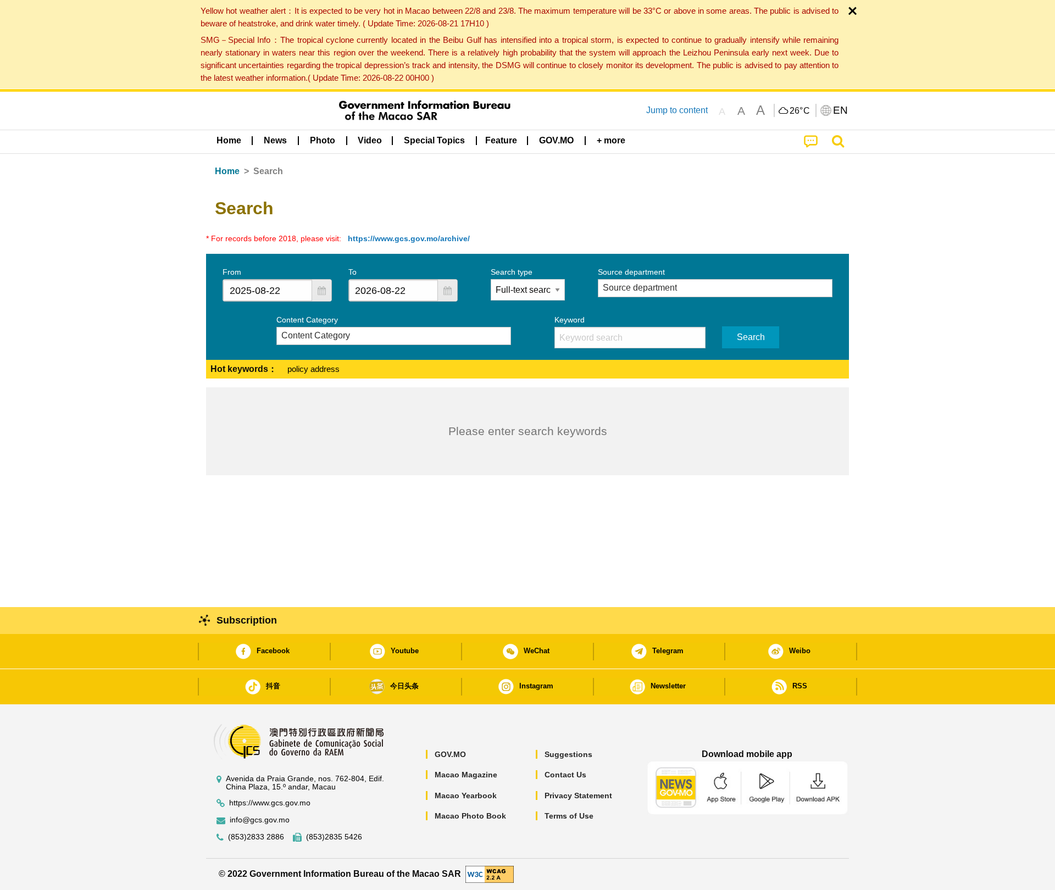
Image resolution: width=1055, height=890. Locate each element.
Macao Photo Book (470, 815)
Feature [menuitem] (501, 140)
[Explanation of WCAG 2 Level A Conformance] (489, 873)
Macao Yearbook (466, 795)
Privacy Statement (578, 795)
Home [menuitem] (228, 140)
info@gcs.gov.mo (260, 820)
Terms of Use (569, 815)
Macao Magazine (466, 774)
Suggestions (568, 754)
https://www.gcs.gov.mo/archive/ (409, 238)
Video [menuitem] (370, 140)
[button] (321, 290)
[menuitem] (275, 140)
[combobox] (267, 290)
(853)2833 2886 (256, 837)
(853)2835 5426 (334, 837)
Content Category (307, 319)
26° (800, 111)
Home (227, 171)
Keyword (569, 319)
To (352, 272)
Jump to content (677, 110)
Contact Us (565, 774)
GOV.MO (450, 754)
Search (751, 337)
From (232, 272)
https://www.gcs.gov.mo (269, 803)
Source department (631, 272)
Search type (511, 272)
